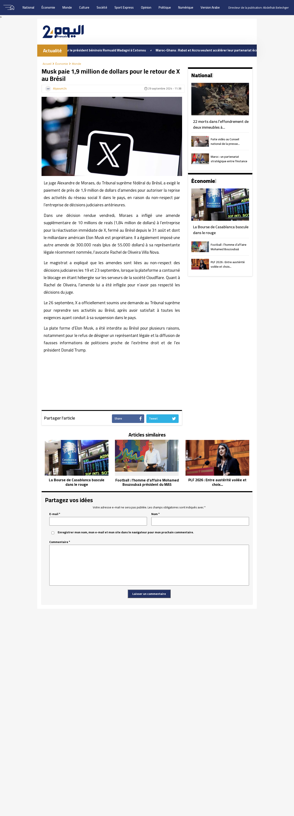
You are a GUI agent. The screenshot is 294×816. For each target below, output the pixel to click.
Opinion (146, 7)
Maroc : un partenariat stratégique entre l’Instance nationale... (229, 159)
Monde (67, 7)
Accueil (47, 63)
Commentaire (59, 542)
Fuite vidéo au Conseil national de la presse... (225, 142)
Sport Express (124, 7)
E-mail (54, 514)
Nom (155, 514)
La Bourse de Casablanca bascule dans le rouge (220, 230)
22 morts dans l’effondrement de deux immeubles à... (221, 124)
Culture (84, 7)
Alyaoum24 (60, 88)
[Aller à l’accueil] (63, 31)
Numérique (185, 7)
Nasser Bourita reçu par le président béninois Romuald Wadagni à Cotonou (70, 50)
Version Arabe (210, 7)
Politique (165, 7)
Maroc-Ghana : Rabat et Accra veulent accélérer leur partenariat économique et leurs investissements (213, 50)
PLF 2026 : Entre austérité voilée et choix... (228, 264)
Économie (48, 7)
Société (102, 7)
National (28, 7)
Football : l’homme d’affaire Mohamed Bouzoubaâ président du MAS (228, 247)
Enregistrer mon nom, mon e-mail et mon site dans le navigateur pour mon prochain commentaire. (126, 532)
